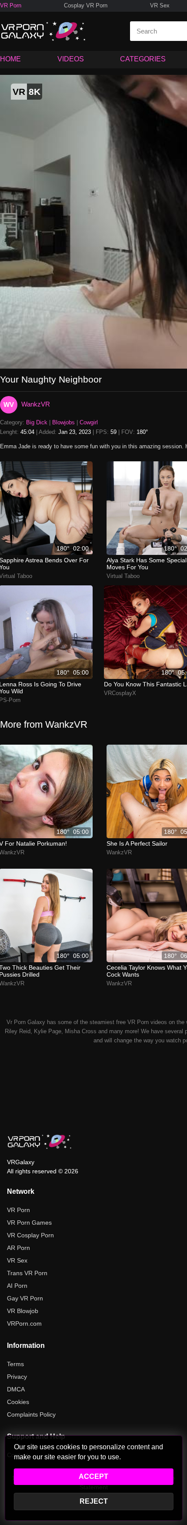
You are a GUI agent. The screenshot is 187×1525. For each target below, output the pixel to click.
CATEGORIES (143, 59)
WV (8, 404)
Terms (15, 1363)
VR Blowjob (22, 1310)
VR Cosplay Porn (30, 1235)
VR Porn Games (29, 1222)
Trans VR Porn (27, 1273)
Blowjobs (63, 422)
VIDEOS (70, 59)
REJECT (94, 1501)
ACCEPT (93, 1476)
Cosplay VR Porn (85, 5)
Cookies (18, 1401)
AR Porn (18, 1247)
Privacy (17, 1376)
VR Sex (160, 5)
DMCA (16, 1389)
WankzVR (35, 404)
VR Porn (10, 5)
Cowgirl (89, 422)
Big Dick (36, 422)
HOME (10, 59)
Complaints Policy (31, 1414)
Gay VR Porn (25, 1298)
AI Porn (17, 1285)
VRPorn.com (24, 1323)
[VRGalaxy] (39, 1141)
